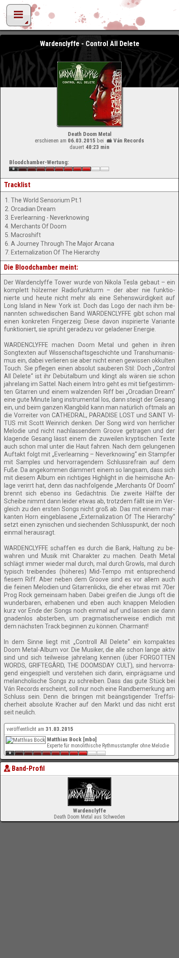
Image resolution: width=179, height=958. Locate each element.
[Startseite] (89, 17)
